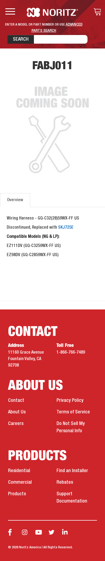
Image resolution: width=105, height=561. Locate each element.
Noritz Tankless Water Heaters (53, 12)
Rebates (65, 482)
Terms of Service (73, 412)
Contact (16, 400)
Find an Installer (72, 471)
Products (17, 494)
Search (21, 39)
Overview (15, 200)
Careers (15, 423)
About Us (17, 412)
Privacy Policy (70, 400)
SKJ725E (66, 227)
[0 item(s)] (96, 12)
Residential (19, 471)
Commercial (20, 482)
